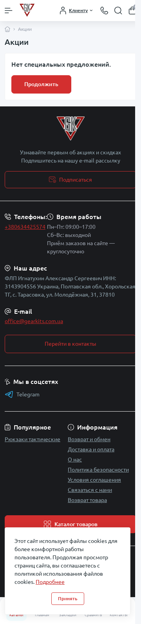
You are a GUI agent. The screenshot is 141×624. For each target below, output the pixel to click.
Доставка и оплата (91, 449)
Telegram (28, 394)
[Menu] (9, 10)
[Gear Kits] (70, 129)
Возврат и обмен (89, 439)
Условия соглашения (94, 480)
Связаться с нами (90, 490)
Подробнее (50, 582)
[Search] (118, 10)
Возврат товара (87, 500)
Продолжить (41, 84)
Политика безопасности (98, 470)
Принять (68, 598)
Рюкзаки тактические (32, 439)
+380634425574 (25, 227)
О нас (75, 459)
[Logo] (33, 10)
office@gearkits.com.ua (34, 321)
